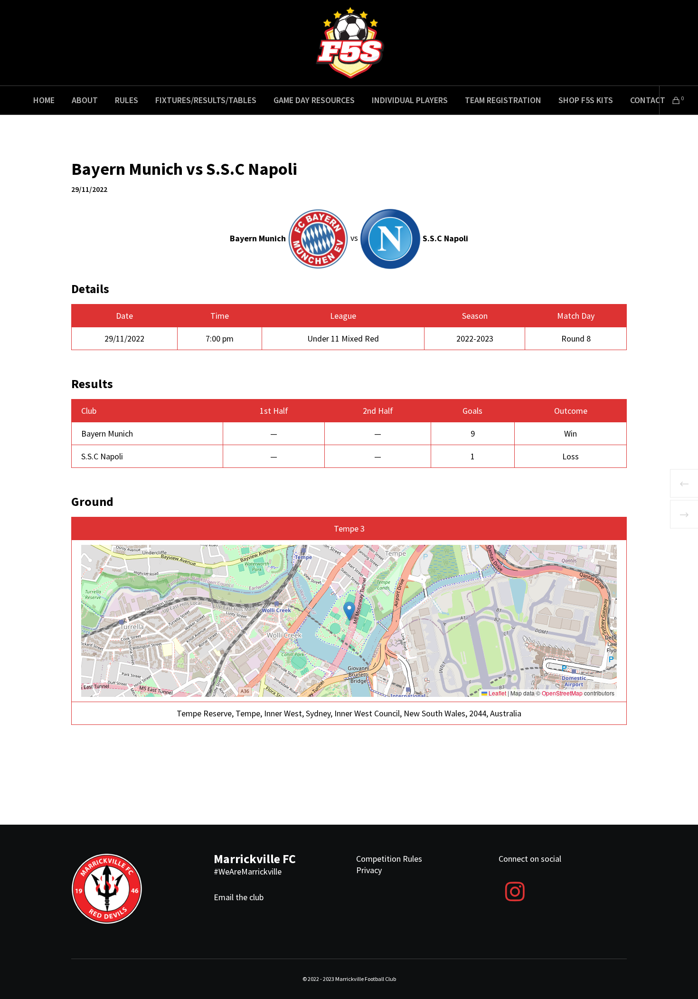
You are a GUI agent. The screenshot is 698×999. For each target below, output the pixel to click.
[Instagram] (514, 890)
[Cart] (670, 100)
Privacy (369, 870)
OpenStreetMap (562, 693)
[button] (349, 611)
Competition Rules (389, 858)
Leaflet (496, 693)
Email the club (239, 897)
